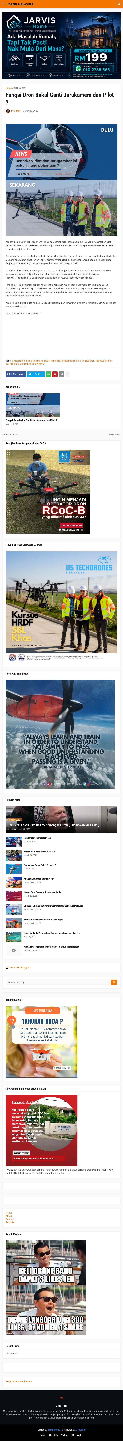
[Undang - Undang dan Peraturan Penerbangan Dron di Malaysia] (14, 909)
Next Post (114, 434)
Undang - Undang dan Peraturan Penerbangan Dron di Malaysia (53, 905)
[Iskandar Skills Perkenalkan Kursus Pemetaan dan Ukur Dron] (14, 937)
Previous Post (11, 434)
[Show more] (67, 374)
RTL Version (77, 1435)
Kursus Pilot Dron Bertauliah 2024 (40, 851)
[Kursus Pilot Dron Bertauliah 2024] (14, 855)
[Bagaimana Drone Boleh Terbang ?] (14, 869)
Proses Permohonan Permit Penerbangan (43, 919)
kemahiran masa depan (38, 361)
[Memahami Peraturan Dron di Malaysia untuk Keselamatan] (14, 950)
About (9, 1216)
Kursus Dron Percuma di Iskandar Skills (42, 892)
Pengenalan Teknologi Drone (37, 838)
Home (9, 88)
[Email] (61, 374)
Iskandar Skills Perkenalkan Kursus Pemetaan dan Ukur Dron (52, 933)
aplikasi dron (20, 88)
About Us (53, 1435)
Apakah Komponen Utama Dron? (39, 878)
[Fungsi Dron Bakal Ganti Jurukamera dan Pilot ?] (33, 405)
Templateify (54, 1430)
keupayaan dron (104, 361)
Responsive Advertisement (19, 1381)
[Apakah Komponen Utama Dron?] (14, 882)
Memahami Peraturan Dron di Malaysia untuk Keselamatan (51, 946)
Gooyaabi (81, 1430)
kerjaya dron (88, 361)
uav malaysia (12, 364)
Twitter (64, 1435)
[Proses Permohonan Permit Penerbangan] (14, 923)
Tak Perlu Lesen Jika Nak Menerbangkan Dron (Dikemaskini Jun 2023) (53, 825)
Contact (10, 1219)
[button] (3, 4)
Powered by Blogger (19, 967)
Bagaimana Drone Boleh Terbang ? (40, 865)
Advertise (10, 1222)
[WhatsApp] (48, 374)
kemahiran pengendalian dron (66, 361)
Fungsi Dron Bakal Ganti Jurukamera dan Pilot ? (31, 420)
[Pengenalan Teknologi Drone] (14, 842)
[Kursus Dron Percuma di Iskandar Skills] (14, 896)
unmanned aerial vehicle (32, 364)
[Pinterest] (55, 374)
